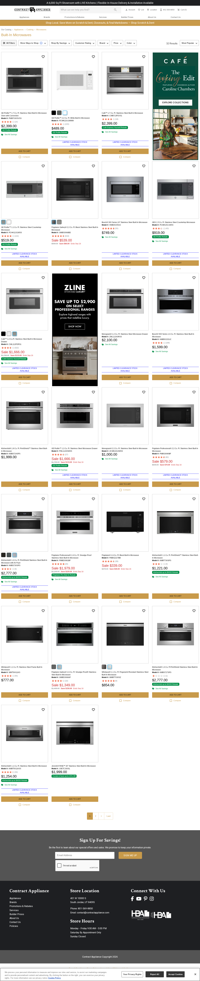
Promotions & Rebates (74, 17)
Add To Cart (24, 151)
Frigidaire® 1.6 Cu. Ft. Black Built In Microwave (120, 555)
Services (103, 17)
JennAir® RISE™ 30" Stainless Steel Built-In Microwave (74, 766)
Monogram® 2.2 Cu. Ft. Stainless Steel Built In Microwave (124, 448)
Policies (14, 926)
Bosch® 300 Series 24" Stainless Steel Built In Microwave (124, 222)
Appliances (24, 17)
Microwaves (41, 30)
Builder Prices (127, 17)
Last (109, 816)
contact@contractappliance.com (93, 912)
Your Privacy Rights (132, 974)
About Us (152, 17)
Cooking (30, 30)
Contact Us (176, 17)
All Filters (10, 43)
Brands (47, 17)
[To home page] (32, 10)
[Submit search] (115, 9)
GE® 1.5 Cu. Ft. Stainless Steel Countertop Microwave (173, 222)
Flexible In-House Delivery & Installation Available (125, 2)
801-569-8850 (85, 908)
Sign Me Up (130, 855)
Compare (26, 157)
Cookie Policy (54, 978)
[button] (126, 10)
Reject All (154, 974)
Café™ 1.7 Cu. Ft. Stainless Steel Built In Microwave (122, 113)
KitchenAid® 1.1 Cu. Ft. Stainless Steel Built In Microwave (24, 766)
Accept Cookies (175, 974)
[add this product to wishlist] (43, 56)
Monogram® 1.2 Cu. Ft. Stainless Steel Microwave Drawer (125, 334)
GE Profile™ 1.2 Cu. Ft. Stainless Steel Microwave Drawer (75, 448)
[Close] (195, 974)
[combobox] (32, 43)
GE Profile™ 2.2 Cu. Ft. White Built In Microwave (71, 118)
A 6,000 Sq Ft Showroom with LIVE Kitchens (71, 2)
